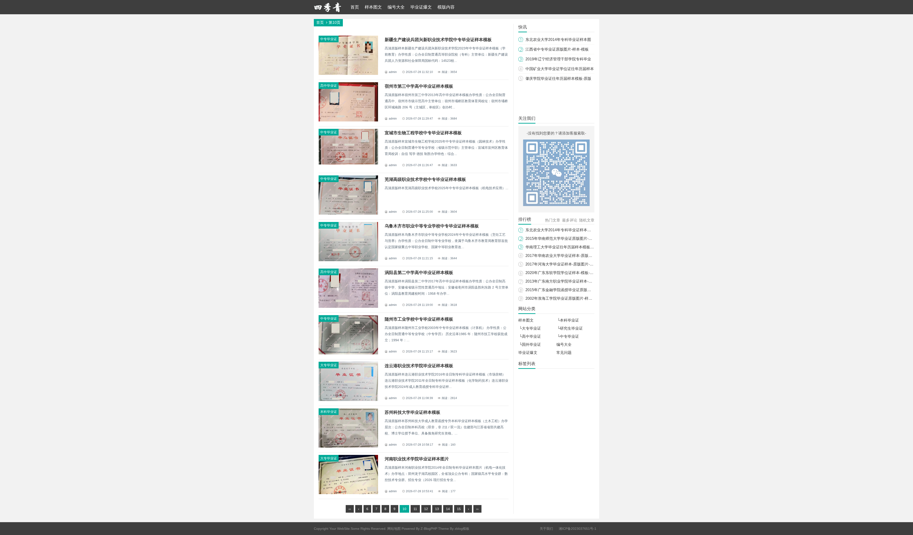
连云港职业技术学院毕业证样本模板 (419, 365)
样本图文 (373, 7)
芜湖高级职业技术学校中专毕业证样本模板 (425, 179)
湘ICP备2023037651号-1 (577, 528)
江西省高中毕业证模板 (556, 416)
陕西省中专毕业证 (566, 400)
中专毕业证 (569, 336)
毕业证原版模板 (571, 425)
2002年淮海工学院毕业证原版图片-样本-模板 (563, 298)
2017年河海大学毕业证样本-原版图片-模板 (561, 264)
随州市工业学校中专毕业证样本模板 (419, 319)
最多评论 (569, 220)
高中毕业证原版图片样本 (539, 466)
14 (448, 509)
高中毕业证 (531, 336)
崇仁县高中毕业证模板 (574, 474)
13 (437, 509)
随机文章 (586, 220)
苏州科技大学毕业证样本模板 (412, 412)
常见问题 (564, 353)
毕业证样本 (529, 391)
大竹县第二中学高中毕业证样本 (545, 450)
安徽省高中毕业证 (567, 383)
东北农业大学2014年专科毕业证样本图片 (560, 230)
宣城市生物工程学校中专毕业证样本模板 (423, 132)
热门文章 (552, 220)
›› (477, 509)
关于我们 (546, 528)
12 (426, 509)
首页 (354, 7)
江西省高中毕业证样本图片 (563, 391)
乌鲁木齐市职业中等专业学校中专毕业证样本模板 (432, 226)
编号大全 (396, 7)
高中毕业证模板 (571, 458)
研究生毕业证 (571, 328)
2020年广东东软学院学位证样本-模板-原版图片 (565, 273)
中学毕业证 (572, 375)
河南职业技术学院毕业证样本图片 (417, 459)
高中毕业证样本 (532, 375)
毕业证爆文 (421, 7)
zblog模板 (462, 528)
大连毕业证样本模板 (536, 474)
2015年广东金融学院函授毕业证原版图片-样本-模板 (568, 290)
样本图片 (527, 416)
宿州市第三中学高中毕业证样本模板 (419, 86)
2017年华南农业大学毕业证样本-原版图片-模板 (565, 256)
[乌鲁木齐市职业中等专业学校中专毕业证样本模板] (348, 260)
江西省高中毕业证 (571, 408)
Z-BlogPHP (429, 528)
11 (415, 509)
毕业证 (554, 375)
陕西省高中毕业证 (534, 400)
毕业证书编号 (530, 483)
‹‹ (350, 509)
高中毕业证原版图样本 (537, 458)
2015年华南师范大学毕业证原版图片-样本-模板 (565, 238)
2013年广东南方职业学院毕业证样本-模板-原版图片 (568, 281)
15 (459, 509)
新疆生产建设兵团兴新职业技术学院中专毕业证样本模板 (438, 39)
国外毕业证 (531, 344)
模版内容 (446, 7)
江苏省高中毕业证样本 (537, 441)
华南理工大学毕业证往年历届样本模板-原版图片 (566, 247)
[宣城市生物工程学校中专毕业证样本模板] (348, 163)
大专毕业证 (531, 328)
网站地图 (394, 528)
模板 (545, 383)
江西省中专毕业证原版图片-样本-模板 (557, 49)
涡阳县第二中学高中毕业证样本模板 (419, 272)
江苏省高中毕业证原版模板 (541, 433)
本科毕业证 (569, 320)
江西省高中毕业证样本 (537, 425)
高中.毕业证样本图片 (536, 408)
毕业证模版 (529, 383)
